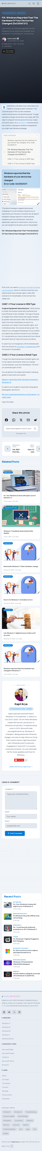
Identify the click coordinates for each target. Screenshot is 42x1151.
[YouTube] (9, 1012)
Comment (9, 789)
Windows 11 (6, 1112)
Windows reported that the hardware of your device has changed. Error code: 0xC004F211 (22, 142)
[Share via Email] (28, 420)
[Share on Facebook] (6, 420)
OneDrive (30, 1121)
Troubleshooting (8, 13)
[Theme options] (33, 3)
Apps (27, 1129)
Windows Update (8, 1116)
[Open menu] (38, 4)
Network (25, 1125)
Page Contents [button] (10, 135)
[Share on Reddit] (35, 420)
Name (7, 812)
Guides (5, 1133)
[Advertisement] (21, 78)
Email (7, 821)
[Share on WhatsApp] (13, 420)
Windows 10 (21, 13)
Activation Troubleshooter (26, 347)
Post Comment (16, 833)
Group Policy (19, 1121)
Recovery (6, 1125)
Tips (34, 1129)
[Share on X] (21, 420)
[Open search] (29, 3)
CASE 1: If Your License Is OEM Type (21, 159)
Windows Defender (9, 1129)
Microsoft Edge (22, 1116)
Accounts (16, 1125)
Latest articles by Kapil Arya (19, 767)
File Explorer (7, 1121)
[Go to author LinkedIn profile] (18, 38)
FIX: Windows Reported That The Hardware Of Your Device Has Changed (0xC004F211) (20, 152)
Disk (20, 1129)
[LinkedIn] (4, 1012)
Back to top (7, 1146)
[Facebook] (19, 1012)
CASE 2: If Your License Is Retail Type (21, 163)
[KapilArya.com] (9, 4)
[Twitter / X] (14, 1012)
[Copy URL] (35, 429)
